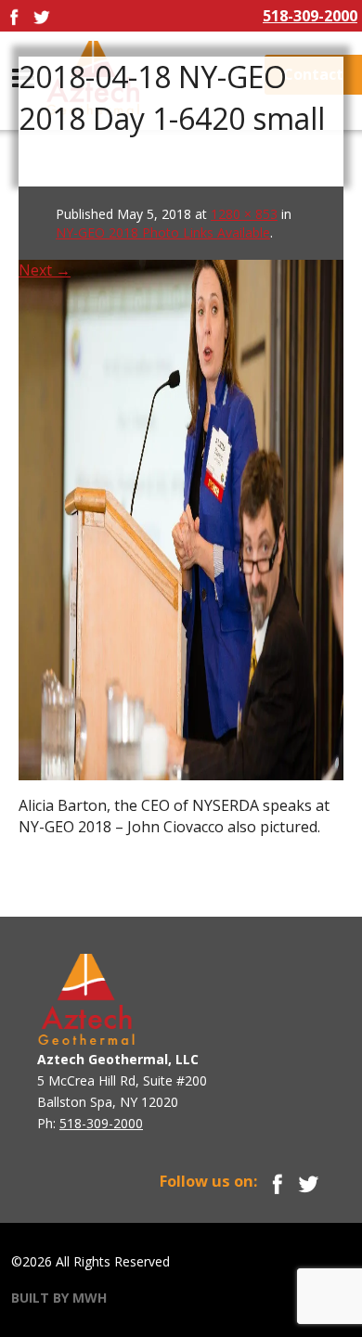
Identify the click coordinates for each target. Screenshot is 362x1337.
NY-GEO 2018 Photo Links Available (163, 232)
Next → (45, 270)
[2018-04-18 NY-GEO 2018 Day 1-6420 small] (181, 482)
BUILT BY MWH (59, 1297)
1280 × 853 (244, 214)
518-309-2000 (310, 16)
